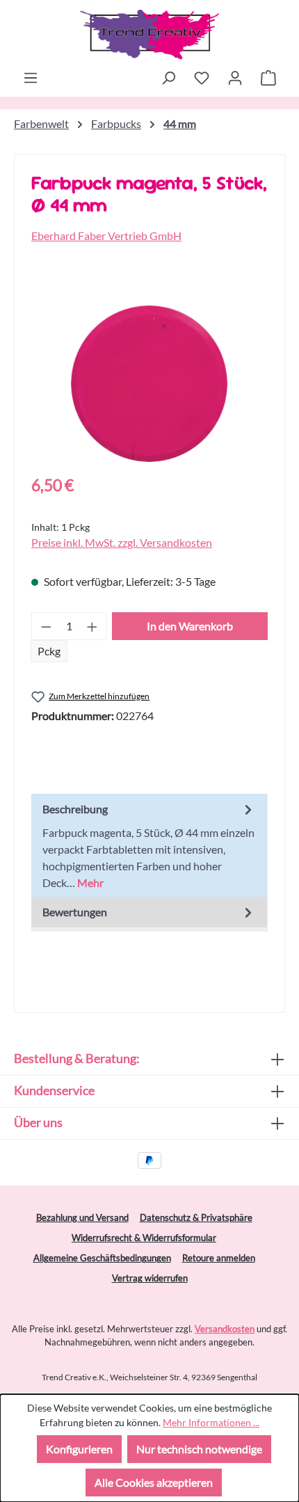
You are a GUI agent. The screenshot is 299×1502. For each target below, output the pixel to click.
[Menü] (30, 77)
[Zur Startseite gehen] (149, 34)
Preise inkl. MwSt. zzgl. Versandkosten (121, 542)
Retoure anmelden (218, 1257)
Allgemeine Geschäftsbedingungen (102, 1257)
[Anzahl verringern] (45, 626)
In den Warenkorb (190, 625)
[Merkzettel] (201, 77)
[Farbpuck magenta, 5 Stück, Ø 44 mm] (149, 383)
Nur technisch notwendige (199, 1448)
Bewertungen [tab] (74, 911)
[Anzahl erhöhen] (92, 626)
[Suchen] (168, 77)
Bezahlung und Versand (82, 1217)
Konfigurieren (79, 1448)
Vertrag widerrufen (150, 1278)
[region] (149, 383)
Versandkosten (224, 1328)
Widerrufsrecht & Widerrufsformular (144, 1237)
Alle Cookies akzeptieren (154, 1482)
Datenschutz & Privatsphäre (196, 1217)
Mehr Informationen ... (211, 1422)
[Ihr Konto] (235, 77)
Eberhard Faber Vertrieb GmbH (106, 235)
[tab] (149, 845)
